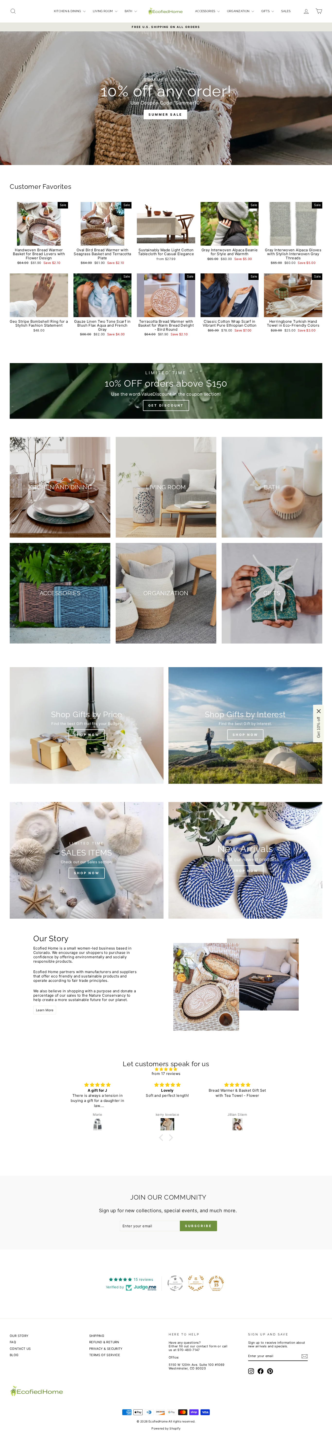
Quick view (39, 240)
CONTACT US (20, 1349)
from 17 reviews (166, 1073)
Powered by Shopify (166, 1428)
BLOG (14, 1355)
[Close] (319, 711)
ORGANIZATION (238, 11)
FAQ (13, 1342)
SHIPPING (96, 1336)
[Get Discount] (166, 390)
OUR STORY (19, 1336)
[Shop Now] (87, 725)
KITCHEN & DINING (68, 11)
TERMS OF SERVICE (104, 1355)
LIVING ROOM (103, 11)
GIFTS (266, 11)
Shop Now (245, 735)
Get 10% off (318, 727)
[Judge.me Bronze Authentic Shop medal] (196, 1283)
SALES (285, 11)
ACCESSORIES (205, 11)
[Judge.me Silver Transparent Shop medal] (175, 1283)
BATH (129, 11)
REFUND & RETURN (104, 1342)
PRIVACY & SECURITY (105, 1349)
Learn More (44, 1010)
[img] (166, 1069)
